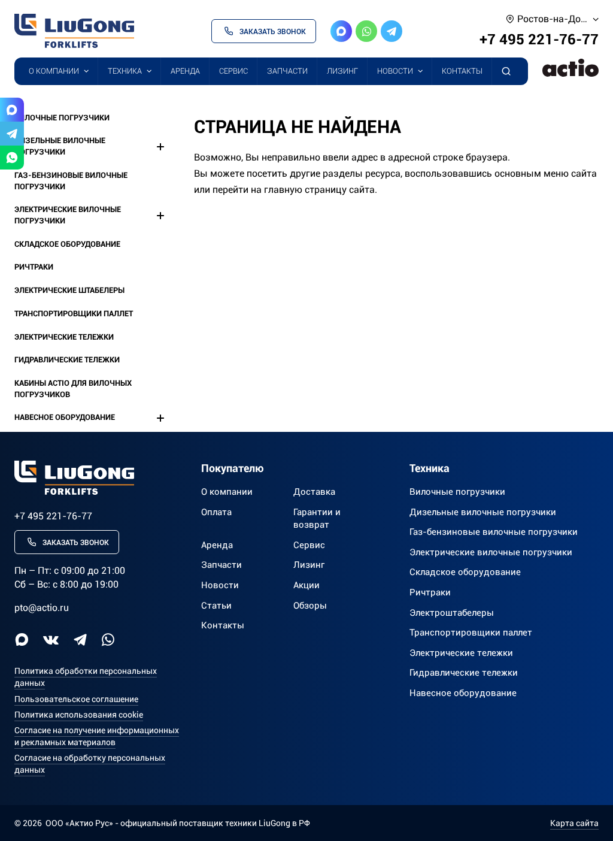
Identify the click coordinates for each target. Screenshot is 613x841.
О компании (54, 70)
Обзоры (310, 605)
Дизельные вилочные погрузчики (59, 146)
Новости (395, 70)
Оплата (216, 512)
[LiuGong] (74, 31)
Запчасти (287, 70)
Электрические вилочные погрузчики (67, 215)
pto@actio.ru (41, 607)
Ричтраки (33, 266)
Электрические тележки (64, 336)
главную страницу (305, 189)
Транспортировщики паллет (73, 313)
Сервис (233, 70)
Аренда (185, 70)
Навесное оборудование (64, 417)
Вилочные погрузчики (62, 117)
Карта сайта (574, 823)
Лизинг (342, 70)
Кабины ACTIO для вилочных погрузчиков (73, 389)
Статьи (216, 605)
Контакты (462, 70)
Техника (125, 70)
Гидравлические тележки (67, 359)
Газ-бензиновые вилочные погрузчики (71, 181)
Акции (306, 585)
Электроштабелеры (451, 612)
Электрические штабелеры (69, 290)
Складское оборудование (67, 244)
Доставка (314, 491)
